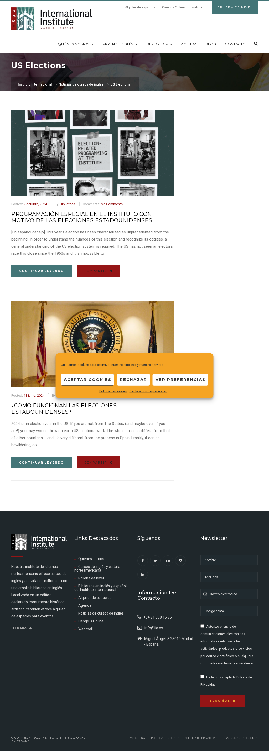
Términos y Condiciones (240, 738)
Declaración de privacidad (148, 391)
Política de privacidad (200, 738)
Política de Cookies (165, 738)
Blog (210, 44)
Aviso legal (138, 738)
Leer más (19, 628)
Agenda (188, 44)
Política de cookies (113, 391)
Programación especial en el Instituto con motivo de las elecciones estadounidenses (81, 217)
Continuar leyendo (41, 271)
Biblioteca (157, 44)
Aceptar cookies (87, 379)
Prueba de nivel (91, 578)
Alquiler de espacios (140, 7)
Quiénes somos (74, 44)
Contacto (235, 44)
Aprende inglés (118, 44)
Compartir (96, 271)
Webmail (198, 7)
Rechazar (133, 379)
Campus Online (173, 7)
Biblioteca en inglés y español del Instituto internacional (100, 588)
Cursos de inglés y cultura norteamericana (97, 568)
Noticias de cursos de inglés (101, 613)
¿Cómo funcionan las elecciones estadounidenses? (64, 408)
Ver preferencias (180, 379)
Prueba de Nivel (235, 7)
